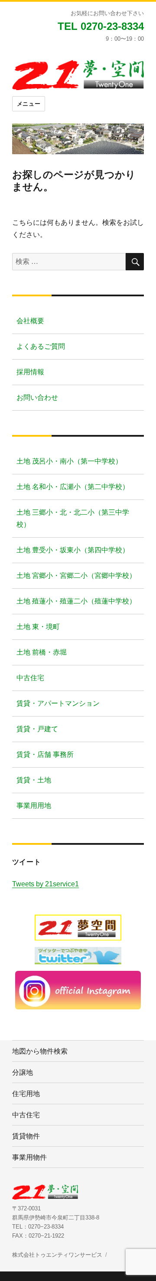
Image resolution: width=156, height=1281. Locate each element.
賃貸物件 (26, 1136)
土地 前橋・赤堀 (41, 652)
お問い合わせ (37, 397)
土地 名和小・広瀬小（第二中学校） (72, 486)
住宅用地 (26, 1093)
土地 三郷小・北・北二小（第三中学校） (72, 518)
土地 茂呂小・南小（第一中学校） (69, 461)
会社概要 (30, 320)
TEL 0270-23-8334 (101, 26)
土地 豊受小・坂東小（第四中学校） (72, 550)
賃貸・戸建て (37, 729)
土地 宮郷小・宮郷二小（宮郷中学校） (76, 575)
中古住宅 (30, 677)
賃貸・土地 (33, 780)
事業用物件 (29, 1157)
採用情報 (30, 372)
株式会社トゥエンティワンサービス (57, 1255)
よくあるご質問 (40, 346)
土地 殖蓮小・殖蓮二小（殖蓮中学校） (76, 601)
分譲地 (22, 1072)
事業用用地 (33, 805)
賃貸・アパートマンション (58, 703)
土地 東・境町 (38, 626)
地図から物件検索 (40, 1051)
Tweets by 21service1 (45, 884)
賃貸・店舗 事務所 (45, 754)
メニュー (28, 104)
